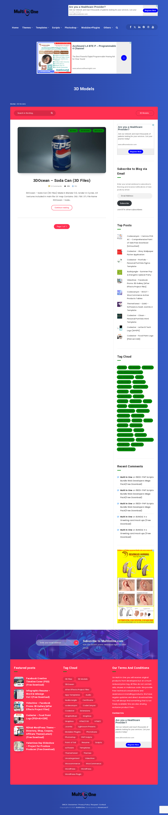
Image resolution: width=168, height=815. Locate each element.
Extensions (136, 391)
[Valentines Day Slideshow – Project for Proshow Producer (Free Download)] (19, 746)
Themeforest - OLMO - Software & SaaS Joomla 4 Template (140, 306)
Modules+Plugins (90, 27)
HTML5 (147, 401)
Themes (26, 27)
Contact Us (118, 713)
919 (68, 186)
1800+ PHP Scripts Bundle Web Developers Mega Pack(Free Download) (137, 481)
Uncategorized (125, 435)
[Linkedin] (139, 27)
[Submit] (52, 112)
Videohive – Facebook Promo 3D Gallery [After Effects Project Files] (39, 706)
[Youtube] (153, 27)
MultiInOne (80, 807)
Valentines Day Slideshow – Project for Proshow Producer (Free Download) (40, 746)
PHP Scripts (138, 415)
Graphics (138, 396)
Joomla (122, 406)
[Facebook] (130, 27)
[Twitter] (135, 27)
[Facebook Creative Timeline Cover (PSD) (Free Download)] (19, 682)
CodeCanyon (140, 386)
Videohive (140, 435)
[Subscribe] (76, 642)
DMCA (64, 804)
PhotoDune (143, 411)
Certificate (139, 382)
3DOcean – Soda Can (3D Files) (61, 180)
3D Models (85, 130)
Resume (137, 420)
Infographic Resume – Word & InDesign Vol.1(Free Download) (38, 693)
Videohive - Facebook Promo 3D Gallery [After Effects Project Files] (138, 283)
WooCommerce (144, 439)
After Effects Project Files (130, 372)
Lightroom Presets (138, 406)
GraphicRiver (124, 396)
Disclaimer (72, 804)
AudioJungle (124, 382)
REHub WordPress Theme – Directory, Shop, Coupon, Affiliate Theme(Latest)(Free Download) (41, 732)
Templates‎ (41, 27)
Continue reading (62, 208)
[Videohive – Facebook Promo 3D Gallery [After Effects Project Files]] (19, 706)
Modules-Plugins (126, 411)
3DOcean (98, 130)
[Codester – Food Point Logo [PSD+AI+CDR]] (19, 719)
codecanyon (124, 386)
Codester (123, 391)
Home (15, 27)
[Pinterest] (144, 27)
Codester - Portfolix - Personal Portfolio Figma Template (138, 263)
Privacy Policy (84, 804)
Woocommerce (126, 439)
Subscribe (124, 203)
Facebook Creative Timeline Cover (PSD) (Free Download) (38, 681)
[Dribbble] (148, 27)
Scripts (56, 27)
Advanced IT (103, 807)
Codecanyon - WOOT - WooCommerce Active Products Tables (138, 295)
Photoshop (70, 27)
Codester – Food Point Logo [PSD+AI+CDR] (38, 717)
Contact (102, 804)
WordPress (123, 444)
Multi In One (126, 477)
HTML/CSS (135, 401)
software (123, 425)
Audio (139, 377)
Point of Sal (124, 420)
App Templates (125, 377)
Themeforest (124, 430)
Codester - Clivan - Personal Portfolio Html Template (138, 318)
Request (94, 804)
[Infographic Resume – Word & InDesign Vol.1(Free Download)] (19, 694)
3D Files (73, 130)
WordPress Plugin (126, 449)
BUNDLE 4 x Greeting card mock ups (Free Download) (135, 520)
